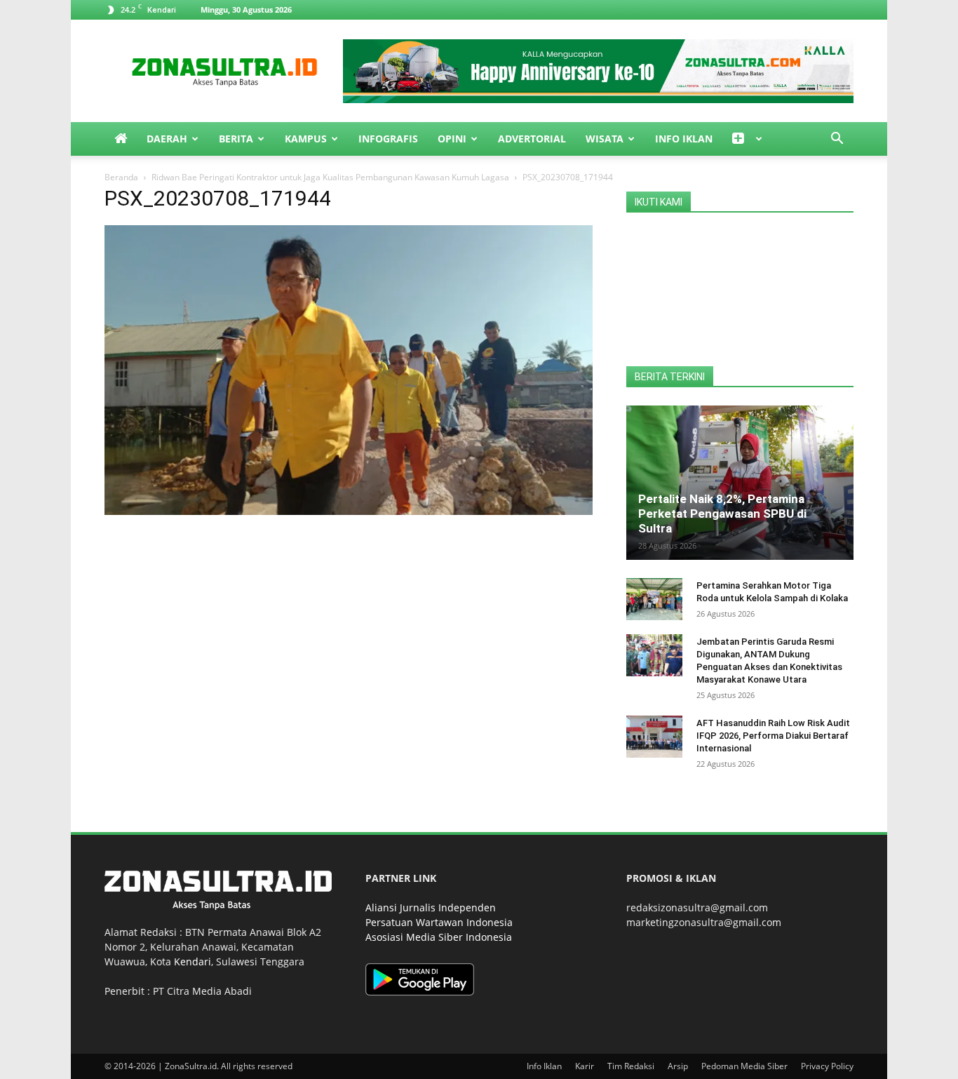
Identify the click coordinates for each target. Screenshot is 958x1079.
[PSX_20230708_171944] (348, 511)
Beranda (121, 177)
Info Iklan (684, 138)
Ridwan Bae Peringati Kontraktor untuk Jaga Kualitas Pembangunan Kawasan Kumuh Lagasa (330, 177)
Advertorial (532, 138)
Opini (452, 138)
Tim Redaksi (630, 1066)
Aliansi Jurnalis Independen (430, 907)
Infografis (388, 138)
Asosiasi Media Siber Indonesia (438, 937)
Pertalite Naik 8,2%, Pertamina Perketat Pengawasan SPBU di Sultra (722, 513)
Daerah (167, 138)
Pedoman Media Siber (744, 1066)
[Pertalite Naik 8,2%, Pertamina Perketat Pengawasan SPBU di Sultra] (740, 483)
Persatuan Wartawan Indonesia (439, 922)
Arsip (678, 1066)
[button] (837, 140)
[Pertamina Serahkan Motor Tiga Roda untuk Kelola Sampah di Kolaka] (654, 599)
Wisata (604, 138)
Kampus (306, 138)
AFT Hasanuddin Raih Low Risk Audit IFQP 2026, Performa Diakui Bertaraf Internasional (773, 735)
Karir (584, 1066)
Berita (236, 138)
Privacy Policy (827, 1066)
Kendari (192, 961)
